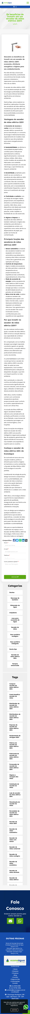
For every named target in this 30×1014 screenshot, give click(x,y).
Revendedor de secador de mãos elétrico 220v (14, 813)
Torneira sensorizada (15, 664)
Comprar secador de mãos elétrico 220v (13, 686)
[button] (28, 3)
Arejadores (13, 612)
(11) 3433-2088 (15, 986)
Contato (15, 977)
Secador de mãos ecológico (14, 855)
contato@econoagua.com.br (16, 990)
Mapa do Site (15, 979)
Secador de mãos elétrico (13, 878)
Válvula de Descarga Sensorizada (14, 943)
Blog (15, 975)
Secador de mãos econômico (13, 863)
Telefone (7, 555)
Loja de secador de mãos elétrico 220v (14, 794)
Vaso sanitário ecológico (15, 635)
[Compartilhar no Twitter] (17, 540)
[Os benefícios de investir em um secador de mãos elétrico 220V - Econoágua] (6, 3)
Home (15, 969)
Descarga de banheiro (15, 599)
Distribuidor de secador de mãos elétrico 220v (14, 706)
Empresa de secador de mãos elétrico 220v (13, 727)
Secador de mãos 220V (13, 822)
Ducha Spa (13, 649)
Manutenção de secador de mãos (14, 803)
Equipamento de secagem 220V (14, 736)
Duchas (11, 592)
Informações (15, 981)
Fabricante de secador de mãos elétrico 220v (14, 756)
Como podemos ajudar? (11, 561)
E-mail (6, 549)
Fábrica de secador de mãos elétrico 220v (13, 745)
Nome (6, 543)
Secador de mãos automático (13, 830)
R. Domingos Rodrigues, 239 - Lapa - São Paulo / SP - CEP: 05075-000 (15, 996)
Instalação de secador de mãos (14, 785)
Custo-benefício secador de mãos (14, 696)
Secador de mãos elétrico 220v (15, 656)
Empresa (15, 971)
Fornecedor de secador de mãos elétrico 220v (14, 766)
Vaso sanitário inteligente (15, 642)
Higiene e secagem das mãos (13, 776)
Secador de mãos (15, 628)
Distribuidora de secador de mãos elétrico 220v (14, 716)
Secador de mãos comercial (14, 848)
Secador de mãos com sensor (13, 839)
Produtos (15, 973)
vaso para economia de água (15, 619)
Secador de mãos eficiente (14, 871)
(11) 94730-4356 (16, 988)
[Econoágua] (15, 960)
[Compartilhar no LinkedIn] (23, 540)
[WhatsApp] (16, 7)
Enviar (14, 577)
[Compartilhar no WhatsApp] (20, 540)
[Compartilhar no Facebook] (14, 540)
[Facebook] (14, 7)
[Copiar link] (26, 540)
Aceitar (14, 1010)
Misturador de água (15, 606)
